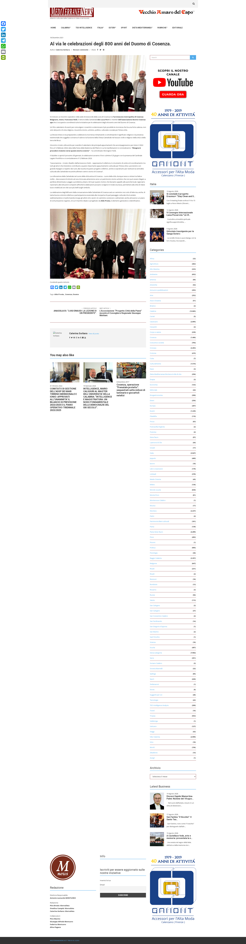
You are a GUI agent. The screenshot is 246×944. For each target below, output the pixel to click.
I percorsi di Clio (156, 442)
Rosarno (153, 590)
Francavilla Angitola (157, 427)
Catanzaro (154, 321)
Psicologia (153, 553)
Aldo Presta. (59, 294)
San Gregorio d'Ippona (158, 626)
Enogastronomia (156, 395)
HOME (53, 28)
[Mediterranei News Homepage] (63, 867)
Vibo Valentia (155, 737)
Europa (152, 406)
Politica (152, 547)
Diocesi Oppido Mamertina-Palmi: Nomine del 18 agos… (180, 797)
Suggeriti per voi (156, 695)
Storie (152, 689)
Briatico (153, 306)
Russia (152, 595)
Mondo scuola (155, 490)
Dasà (152, 369)
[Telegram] (3, 40)
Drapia (152, 379)
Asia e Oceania (155, 300)
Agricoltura (154, 264)
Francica (153, 432)
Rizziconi (153, 579)
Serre (152, 658)
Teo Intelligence (84, 28)
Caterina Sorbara (63, 50)
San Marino (154, 632)
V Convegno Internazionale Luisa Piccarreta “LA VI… (180, 213)
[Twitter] (3, 29)
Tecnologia (154, 700)
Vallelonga (154, 721)
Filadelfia (153, 416)
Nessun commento (80, 50)
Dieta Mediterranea (141, 28)
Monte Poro (154, 495)
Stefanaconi (154, 684)
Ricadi (152, 569)
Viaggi (152, 731)
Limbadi (153, 474)
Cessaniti (153, 327)
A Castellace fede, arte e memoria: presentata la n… (179, 837)
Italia (100, 28)
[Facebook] (3, 23)
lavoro (152, 463)
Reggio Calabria (156, 558)
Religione (153, 563)
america (153, 279)
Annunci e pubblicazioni (159, 290)
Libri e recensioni (156, 469)
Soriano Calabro (156, 663)
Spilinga (153, 674)
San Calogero (155, 605)
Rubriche (161, 28)
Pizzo (152, 537)
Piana (152, 526)
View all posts (94, 334)
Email (102, 884)
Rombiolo (153, 584)
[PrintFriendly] (3, 57)
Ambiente (153, 274)
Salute (152, 600)
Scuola (152, 647)
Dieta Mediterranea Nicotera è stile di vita (165, 374)
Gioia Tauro (154, 437)
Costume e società (157, 343)
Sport (124, 28)
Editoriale (177, 28)
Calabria (65, 28)
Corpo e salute (155, 332)
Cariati (152, 316)
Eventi (152, 411)
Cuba (152, 358)
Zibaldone (153, 752)
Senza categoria (156, 653)
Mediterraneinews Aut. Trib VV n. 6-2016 (64, 940)
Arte (151, 295)
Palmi (152, 516)
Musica (152, 505)
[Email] (3, 52)
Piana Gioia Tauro (156, 532)
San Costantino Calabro (159, 616)
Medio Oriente (155, 479)
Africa (152, 258)
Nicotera (153, 511)
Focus (152, 421)
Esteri (112, 28)
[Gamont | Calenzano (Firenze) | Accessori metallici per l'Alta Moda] (173, 142)
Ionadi (152, 448)
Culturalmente (155, 364)
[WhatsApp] (3, 46)
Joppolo (153, 458)
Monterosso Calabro (158, 500)
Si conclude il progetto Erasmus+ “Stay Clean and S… (181, 195)
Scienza (153, 642)
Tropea (152, 716)
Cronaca (153, 348)
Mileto (152, 484)
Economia (153, 385)
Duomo (76, 294)
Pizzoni (152, 542)
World (152, 747)
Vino (151, 742)
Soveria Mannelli (156, 668)
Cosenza (68, 294)
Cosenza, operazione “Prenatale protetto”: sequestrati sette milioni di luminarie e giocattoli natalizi (131, 390)
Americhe (153, 285)
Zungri (152, 758)
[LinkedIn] (3, 35)
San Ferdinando (156, 621)
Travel (152, 710)
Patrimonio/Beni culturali (159, 521)
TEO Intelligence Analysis (159, 705)
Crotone (153, 353)
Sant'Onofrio (155, 637)
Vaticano (153, 726)
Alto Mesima (154, 269)
